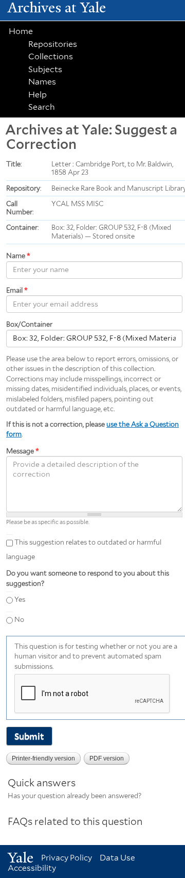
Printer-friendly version (43, 758)
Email (17, 290)
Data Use (117, 858)
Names (42, 82)
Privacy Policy (66, 858)
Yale (20, 857)
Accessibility (32, 868)
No (19, 619)
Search (41, 107)
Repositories (52, 44)
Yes (19, 599)
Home (21, 31)
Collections (50, 56)
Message (22, 451)
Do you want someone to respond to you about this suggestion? (87, 578)
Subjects (45, 69)
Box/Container (29, 324)
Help (37, 94)
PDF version (106, 758)
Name (18, 256)
